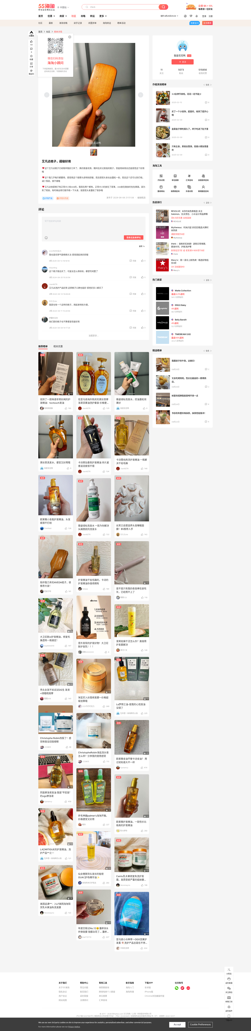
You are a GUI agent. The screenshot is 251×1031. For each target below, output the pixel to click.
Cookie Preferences (200, 1024)
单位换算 (175, 180)
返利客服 (84, 996)
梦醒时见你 (53, 318)
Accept (177, 1024)
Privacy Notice (74, 1027)
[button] (63, 7)
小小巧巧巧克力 (55, 251)
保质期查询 (175, 191)
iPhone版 (149, 992)
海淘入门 (130, 987)
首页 (40, 31)
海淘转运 (107, 23)
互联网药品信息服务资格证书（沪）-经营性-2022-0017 (153, 1016)
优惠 (50, 16)
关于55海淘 (64, 987)
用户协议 (63, 996)
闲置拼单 (92, 23)
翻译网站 (161, 191)
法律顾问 (84, 1000)
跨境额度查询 (203, 191)
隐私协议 (63, 992)
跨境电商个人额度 (107, 992)
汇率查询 (189, 180)
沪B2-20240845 (123, 1016)
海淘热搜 (130, 992)
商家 (62, 16)
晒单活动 (121, 23)
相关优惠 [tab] (58, 346)
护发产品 (48, 198)
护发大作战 (63, 198)
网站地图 (63, 1000)
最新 (51, 23)
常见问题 (84, 987)
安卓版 (148, 987)
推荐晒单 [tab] (43, 346)
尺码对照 (161, 180)
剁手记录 (78, 23)
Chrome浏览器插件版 (154, 996)
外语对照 (189, 191)
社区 (40, 23)
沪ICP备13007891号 (84, 1016)
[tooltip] (55, 55)
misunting (53, 268)
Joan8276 (53, 284)
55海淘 (46, 7)
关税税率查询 (203, 180)
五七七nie (53, 301)
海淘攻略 (63, 23)
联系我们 (84, 992)
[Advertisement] (183, 451)
